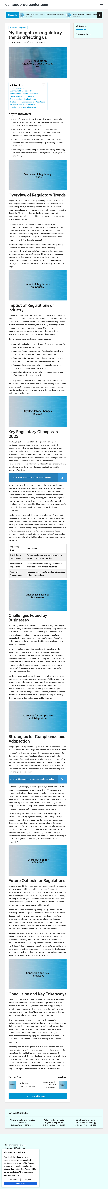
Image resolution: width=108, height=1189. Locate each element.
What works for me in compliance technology (21, 14)
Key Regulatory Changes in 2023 (23, 96)
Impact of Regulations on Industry (24, 94)
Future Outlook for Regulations (22, 105)
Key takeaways (18, 88)
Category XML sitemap (15, 1148)
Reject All (29, 1180)
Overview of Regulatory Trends (22, 91)
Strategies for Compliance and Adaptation (27, 102)
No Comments (40, 42)
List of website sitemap (15, 1145)
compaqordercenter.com (26, 4)
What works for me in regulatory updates (54, 1121)
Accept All (20, 1183)
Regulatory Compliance (18, 28)
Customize (12, 1180)
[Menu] (101, 4)
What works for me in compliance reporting (67, 14)
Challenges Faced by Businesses (23, 99)
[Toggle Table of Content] (42, 85)
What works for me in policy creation (22, 1121)
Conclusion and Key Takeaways (23, 107)
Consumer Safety (83, 34)
